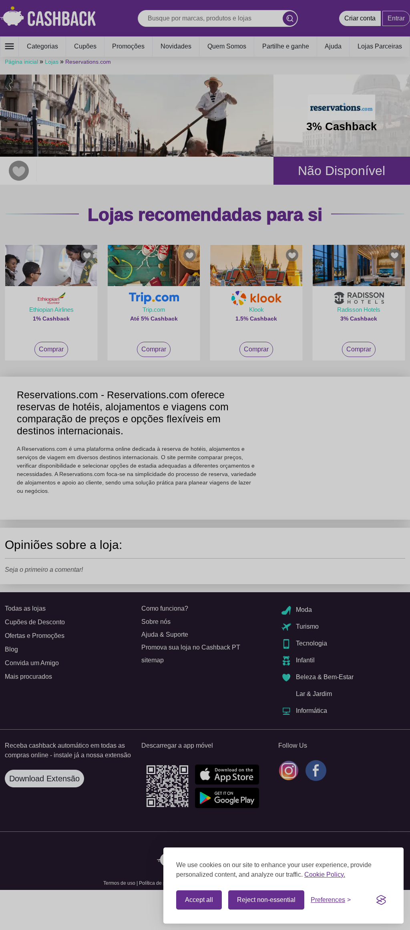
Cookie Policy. (324, 874)
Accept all (199, 899)
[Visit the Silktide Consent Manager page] (381, 900)
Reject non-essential (266, 899)
